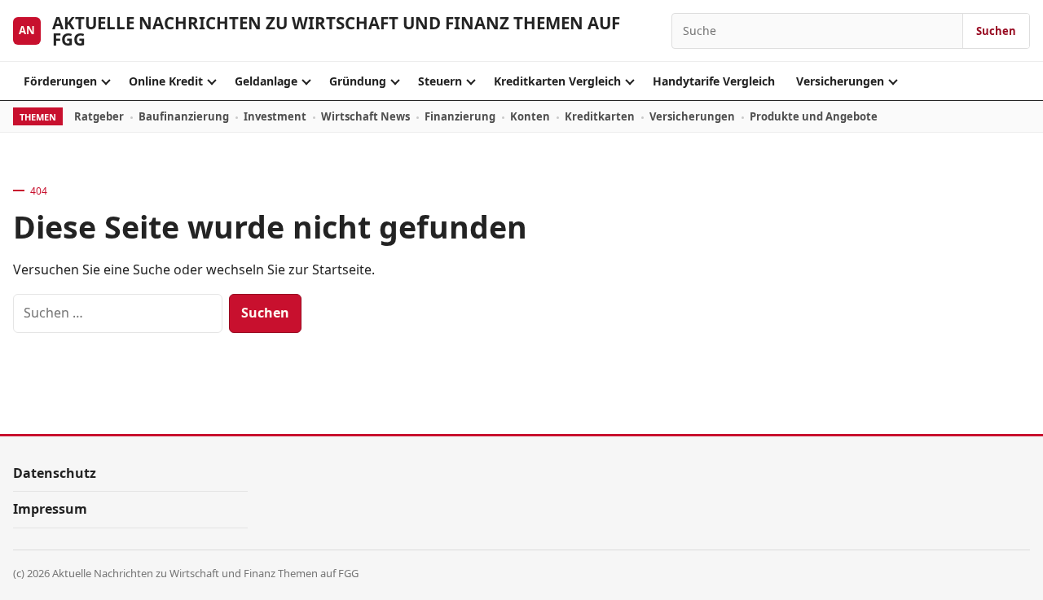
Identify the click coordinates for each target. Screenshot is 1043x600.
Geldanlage (266, 81)
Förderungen (60, 81)
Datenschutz (54, 473)
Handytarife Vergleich (714, 81)
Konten (530, 116)
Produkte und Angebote (814, 116)
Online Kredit (166, 81)
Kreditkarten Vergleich (557, 81)
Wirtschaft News (365, 116)
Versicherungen (840, 81)
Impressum (50, 509)
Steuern (440, 81)
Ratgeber (99, 116)
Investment (275, 116)
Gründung (357, 81)
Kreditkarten (600, 116)
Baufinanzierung (184, 116)
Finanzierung (460, 116)
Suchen (996, 31)
